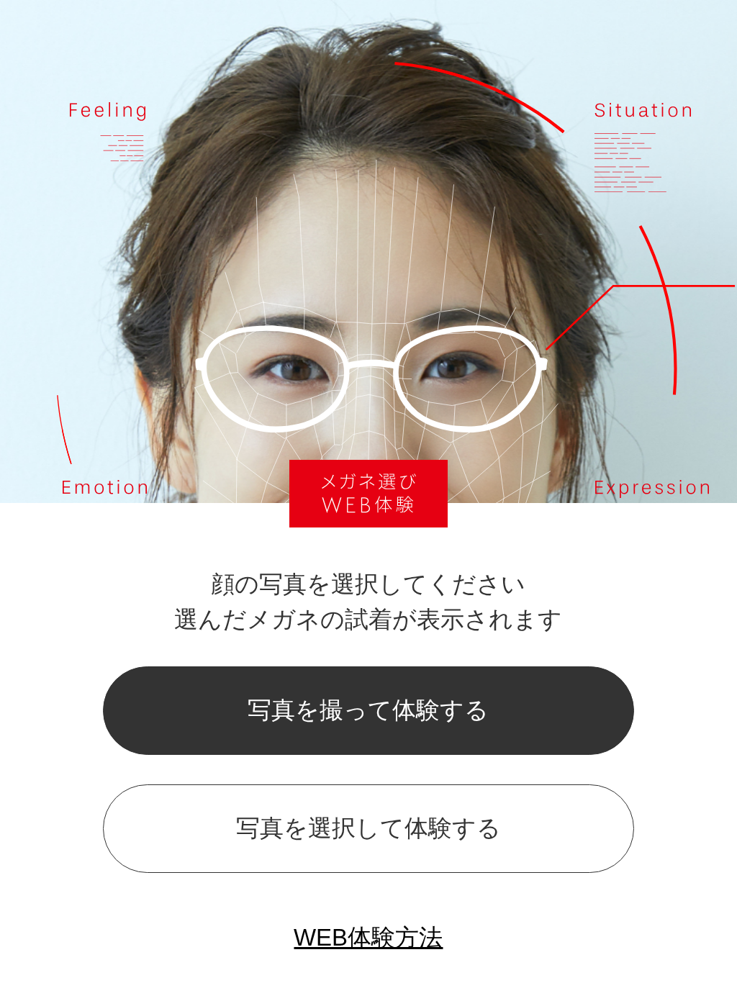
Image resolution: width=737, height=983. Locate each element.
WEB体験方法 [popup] (368, 937)
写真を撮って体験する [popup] (368, 710)
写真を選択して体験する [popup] (368, 828)
